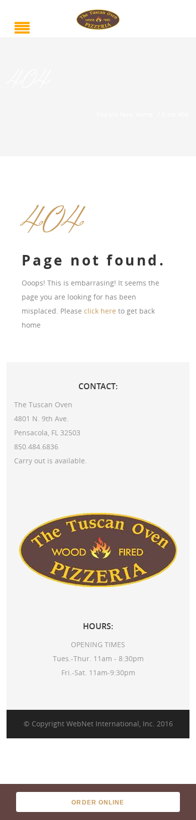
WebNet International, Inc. (110, 723)
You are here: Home (124, 114)
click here (100, 311)
